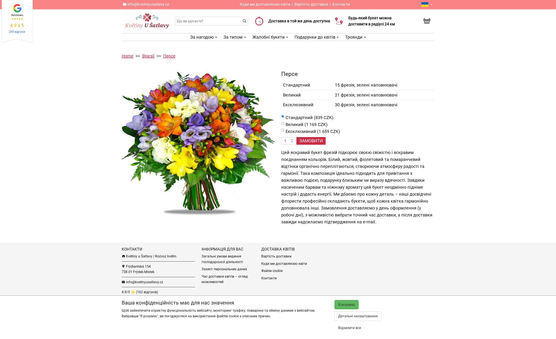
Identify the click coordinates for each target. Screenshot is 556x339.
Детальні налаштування (358, 316)
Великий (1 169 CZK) (307, 124)
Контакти (341, 4)
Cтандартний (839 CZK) (309, 117)
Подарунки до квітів (315, 37)
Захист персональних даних (224, 269)
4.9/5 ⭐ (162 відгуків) (140, 292)
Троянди (354, 37)
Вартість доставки (311, 4)
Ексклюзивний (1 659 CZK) (313, 131)
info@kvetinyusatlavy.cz (148, 4)
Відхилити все (349, 328)
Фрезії (148, 56)
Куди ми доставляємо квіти (265, 4)
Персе (169, 56)
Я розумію (346, 305)
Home (127, 56)
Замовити (311, 140)
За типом (233, 37)
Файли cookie (272, 271)
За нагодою (202, 37)
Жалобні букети (269, 37)
